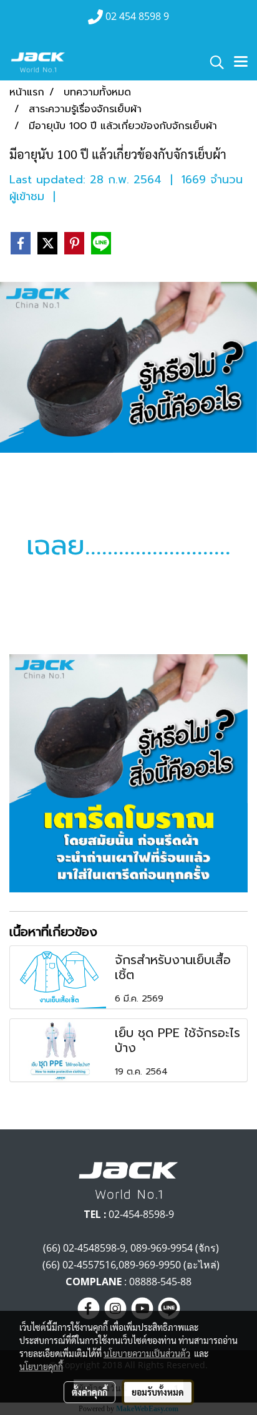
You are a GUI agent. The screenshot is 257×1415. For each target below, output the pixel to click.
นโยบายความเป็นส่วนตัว (147, 1353)
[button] (212, 62)
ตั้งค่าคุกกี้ (89, 1392)
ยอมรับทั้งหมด (158, 1392)
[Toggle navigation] (241, 62)
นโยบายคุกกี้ (41, 1366)
